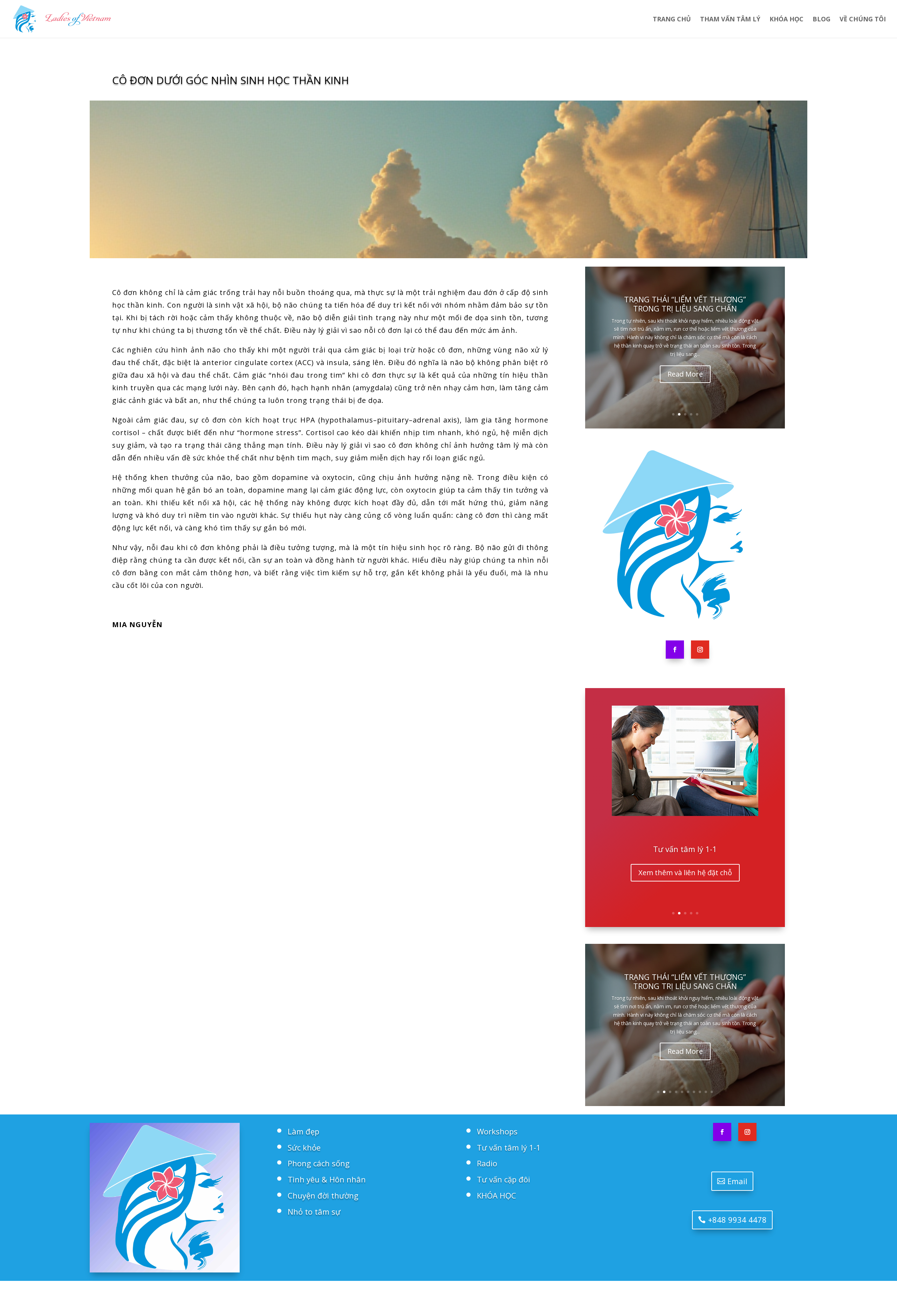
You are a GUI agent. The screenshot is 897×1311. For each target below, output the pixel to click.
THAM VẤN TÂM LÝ (730, 19)
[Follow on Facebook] (675, 649)
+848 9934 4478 (737, 1219)
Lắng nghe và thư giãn (685, 872)
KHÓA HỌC (786, 19)
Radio (685, 849)
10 (712, 1092)
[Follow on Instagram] (700, 649)
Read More (685, 374)
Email (737, 1181)
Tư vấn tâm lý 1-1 (509, 1147)
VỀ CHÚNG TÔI (863, 19)
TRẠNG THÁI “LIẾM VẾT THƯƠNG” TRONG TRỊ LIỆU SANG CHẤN (685, 304)
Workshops (497, 1131)
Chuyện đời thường (323, 1195)
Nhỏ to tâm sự (314, 1211)
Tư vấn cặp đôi (503, 1179)
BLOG (821, 19)
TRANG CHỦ (672, 19)
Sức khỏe (304, 1147)
